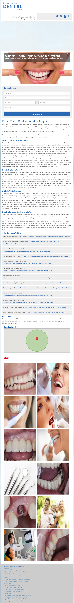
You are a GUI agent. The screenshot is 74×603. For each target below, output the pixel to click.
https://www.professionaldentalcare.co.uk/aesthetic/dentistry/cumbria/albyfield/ (27, 263)
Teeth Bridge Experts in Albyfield (14, 589)
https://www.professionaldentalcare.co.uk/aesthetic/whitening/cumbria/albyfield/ (28, 270)
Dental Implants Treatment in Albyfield (16, 574)
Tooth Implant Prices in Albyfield (14, 576)
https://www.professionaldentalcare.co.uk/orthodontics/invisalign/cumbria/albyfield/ (28, 302)
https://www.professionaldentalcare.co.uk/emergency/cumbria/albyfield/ (45, 307)
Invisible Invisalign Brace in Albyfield (16, 597)
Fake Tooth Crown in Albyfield (14, 587)
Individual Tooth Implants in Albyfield (16, 570)
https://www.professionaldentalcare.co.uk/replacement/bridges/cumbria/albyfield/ (44, 288)
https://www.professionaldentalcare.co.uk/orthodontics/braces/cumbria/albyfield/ (28, 295)
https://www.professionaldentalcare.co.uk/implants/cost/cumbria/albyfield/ (46, 256)
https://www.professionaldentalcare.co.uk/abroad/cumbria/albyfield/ (47, 312)
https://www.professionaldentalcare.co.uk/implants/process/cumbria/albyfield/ (27, 251)
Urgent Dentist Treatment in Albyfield (14, 599)
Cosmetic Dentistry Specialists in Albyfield (17, 579)
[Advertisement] (37, 36)
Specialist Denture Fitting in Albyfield (16, 591)
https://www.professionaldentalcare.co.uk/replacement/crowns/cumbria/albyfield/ (44, 283)
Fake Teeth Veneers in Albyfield (14, 585)
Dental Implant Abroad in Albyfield (13, 601)
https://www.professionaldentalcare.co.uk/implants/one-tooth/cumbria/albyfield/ (46, 236)
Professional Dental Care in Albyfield (14, 566)
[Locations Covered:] (3, 3)
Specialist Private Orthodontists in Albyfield (18, 595)
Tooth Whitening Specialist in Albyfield (16, 581)
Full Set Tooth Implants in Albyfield (15, 572)
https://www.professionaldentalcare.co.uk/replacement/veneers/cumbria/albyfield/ (28, 278)
